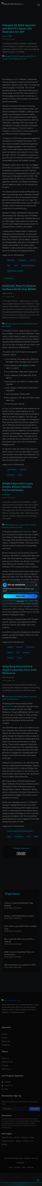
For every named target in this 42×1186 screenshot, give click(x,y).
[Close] (36, 584)
